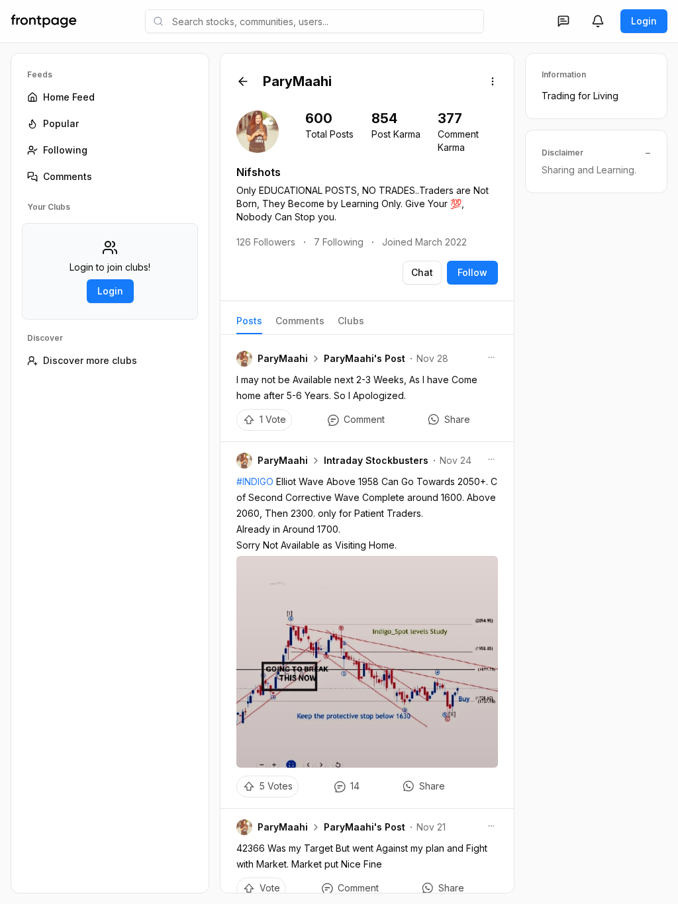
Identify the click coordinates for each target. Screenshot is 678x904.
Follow (472, 272)
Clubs (351, 320)
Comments (299, 320)
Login (644, 20)
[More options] (492, 81)
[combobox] (314, 21)
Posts (249, 320)
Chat (422, 272)
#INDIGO (254, 481)
